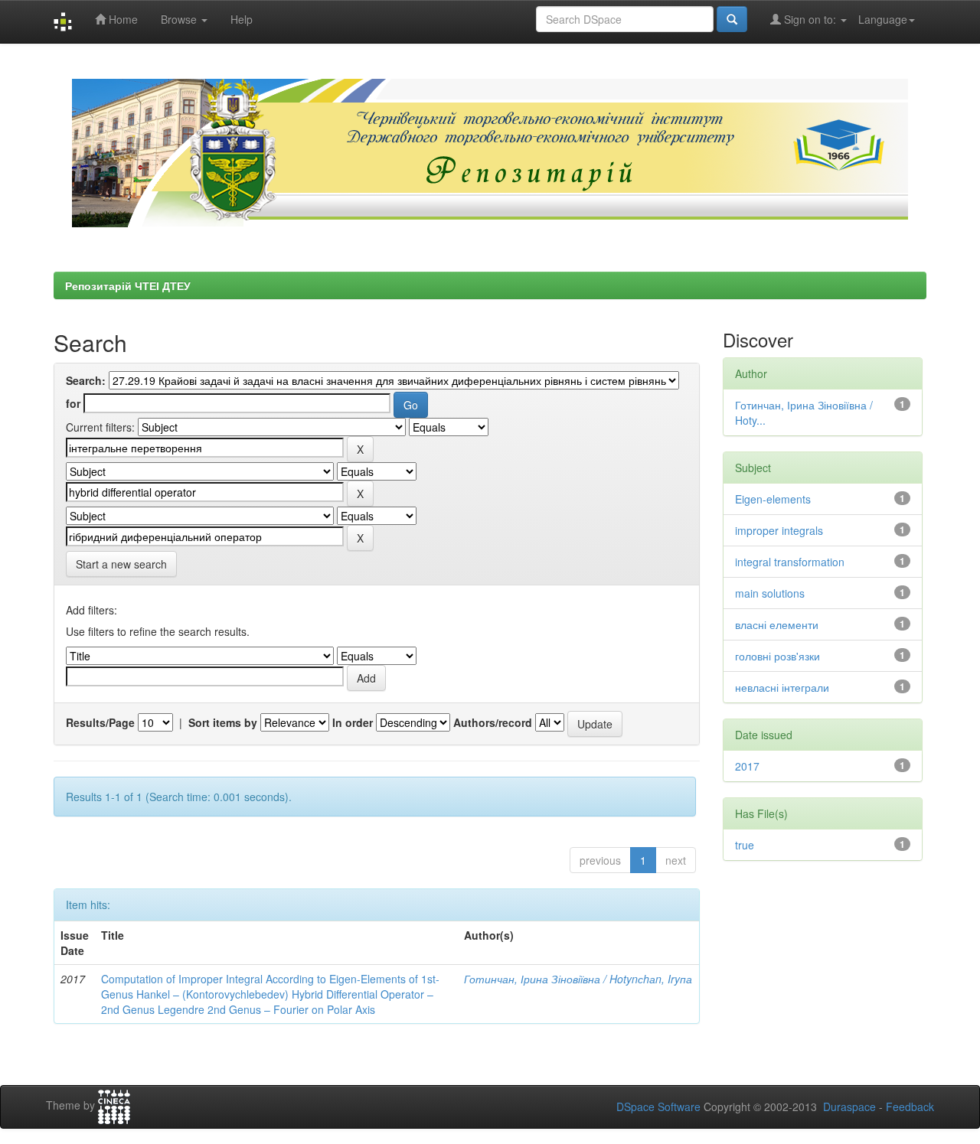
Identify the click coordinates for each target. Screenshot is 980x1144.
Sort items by (222, 722)
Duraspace (849, 1106)
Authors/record (492, 722)
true (744, 844)
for (73, 403)
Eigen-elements (773, 499)
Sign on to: (810, 19)
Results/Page (100, 722)
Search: (86, 380)
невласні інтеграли (782, 687)
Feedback (910, 1106)
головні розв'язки (777, 655)
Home (122, 19)
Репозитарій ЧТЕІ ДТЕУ (128, 285)
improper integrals (779, 530)
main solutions (770, 593)
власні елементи (776, 624)
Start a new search (121, 564)
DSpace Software (658, 1106)
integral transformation (789, 561)
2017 (747, 766)
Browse (180, 19)
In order (352, 722)
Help (241, 19)
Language (882, 19)
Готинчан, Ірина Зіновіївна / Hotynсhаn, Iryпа (578, 978)
